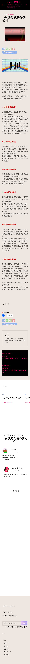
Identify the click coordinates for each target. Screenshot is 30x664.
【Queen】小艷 (16, 468)
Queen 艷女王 (13, 2)
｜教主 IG (5, 649)
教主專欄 (7, 304)
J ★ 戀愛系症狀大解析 (11, 398)
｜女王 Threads (6, 652)
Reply (4, 462)
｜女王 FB (5, 646)
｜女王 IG (5, 643)
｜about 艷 (5, 655)
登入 (3, 634)
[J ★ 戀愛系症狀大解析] (12, 394)
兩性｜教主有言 (11, 14)
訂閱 (24, 623)
